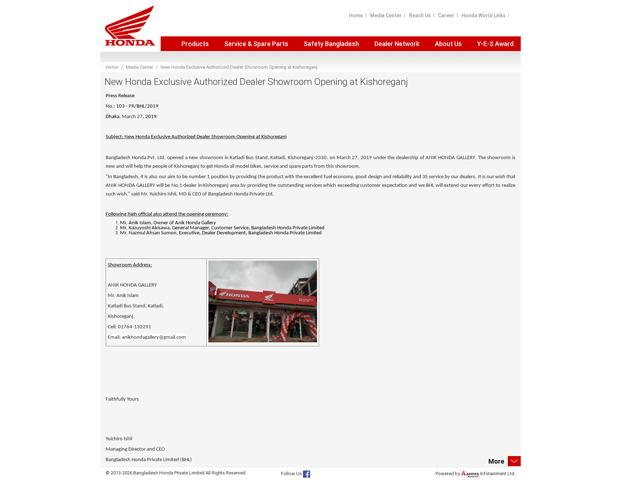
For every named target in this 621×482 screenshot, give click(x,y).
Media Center (386, 15)
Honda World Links (483, 15)
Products (195, 44)
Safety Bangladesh (331, 44)
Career (446, 15)
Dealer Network (396, 44)
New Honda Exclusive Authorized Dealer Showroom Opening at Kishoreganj (239, 67)
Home (356, 15)
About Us (448, 44)
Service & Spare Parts (256, 44)
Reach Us (420, 15)
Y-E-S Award (495, 44)
